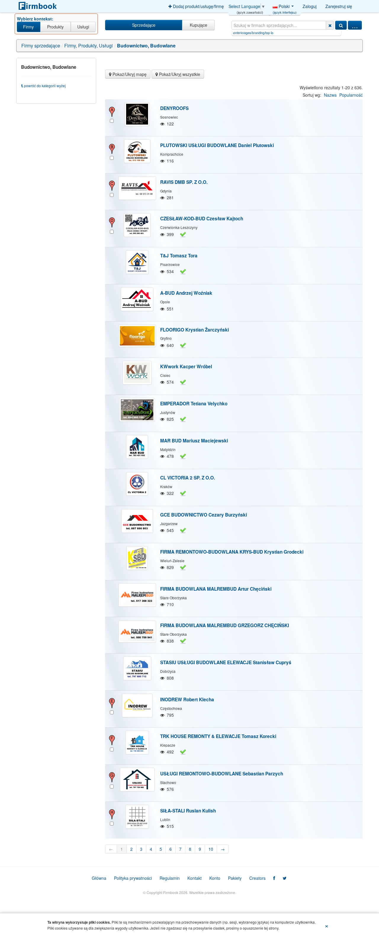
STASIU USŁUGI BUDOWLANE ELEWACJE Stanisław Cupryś (225, 662)
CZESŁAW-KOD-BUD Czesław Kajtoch (201, 218)
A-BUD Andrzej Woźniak (186, 293)
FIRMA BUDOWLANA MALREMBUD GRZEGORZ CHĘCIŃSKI (224, 625)
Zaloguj (310, 6)
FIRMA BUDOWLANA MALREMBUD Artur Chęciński (216, 589)
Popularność (351, 95)
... (355, 25)
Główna (99, 878)
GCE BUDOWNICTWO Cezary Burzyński (203, 514)
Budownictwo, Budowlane (146, 45)
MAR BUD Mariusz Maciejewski (194, 440)
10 (210, 849)
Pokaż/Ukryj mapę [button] (129, 74)
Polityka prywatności (133, 878)
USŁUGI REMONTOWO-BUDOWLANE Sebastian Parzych (221, 773)
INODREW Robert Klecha (187, 699)
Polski (285, 7)
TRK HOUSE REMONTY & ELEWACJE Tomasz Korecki (218, 736)
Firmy (28, 27)
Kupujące (198, 25)
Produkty (55, 27)
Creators (257, 878)
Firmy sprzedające (40, 45)
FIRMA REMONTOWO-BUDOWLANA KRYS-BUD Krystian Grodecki (231, 552)
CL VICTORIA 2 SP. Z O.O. (187, 477)
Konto (214, 878)
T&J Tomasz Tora (178, 255)
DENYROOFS (174, 108)
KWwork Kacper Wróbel (186, 366)
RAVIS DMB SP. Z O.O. (184, 182)
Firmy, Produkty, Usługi (88, 45)
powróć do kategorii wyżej (44, 85)
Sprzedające (143, 25)
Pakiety (235, 878)
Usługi (83, 27)
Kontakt (194, 878)
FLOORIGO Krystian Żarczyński (194, 329)
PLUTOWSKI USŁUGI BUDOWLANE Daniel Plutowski (217, 145)
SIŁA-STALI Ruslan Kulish (188, 810)
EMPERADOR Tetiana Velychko (193, 403)
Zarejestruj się (338, 6)
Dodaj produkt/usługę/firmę (198, 6)
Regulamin (170, 878)
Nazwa (330, 95)
